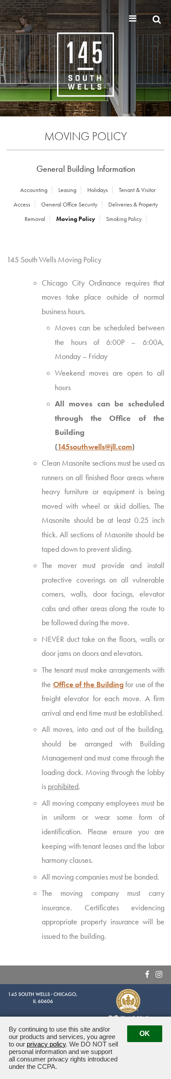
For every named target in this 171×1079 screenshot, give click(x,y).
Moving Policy (75, 219)
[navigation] (133, 18)
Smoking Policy (124, 219)
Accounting (33, 190)
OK (144, 1033)
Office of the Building (88, 684)
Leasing (67, 190)
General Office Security (69, 204)
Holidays (97, 190)
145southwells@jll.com (94, 447)
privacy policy (46, 1044)
